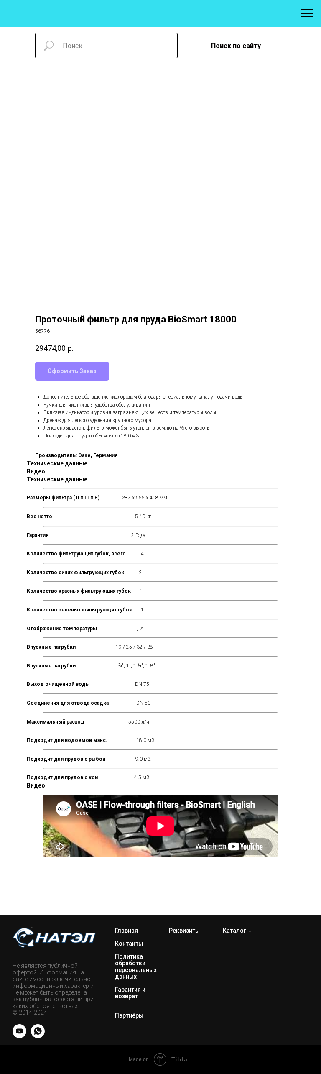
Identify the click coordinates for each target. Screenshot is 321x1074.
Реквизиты (184, 930)
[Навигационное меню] (307, 13)
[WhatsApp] (38, 1035)
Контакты (129, 943)
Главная (126, 930)
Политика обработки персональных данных (136, 966)
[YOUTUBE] (19, 1035)
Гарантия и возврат (130, 993)
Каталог (234, 930)
